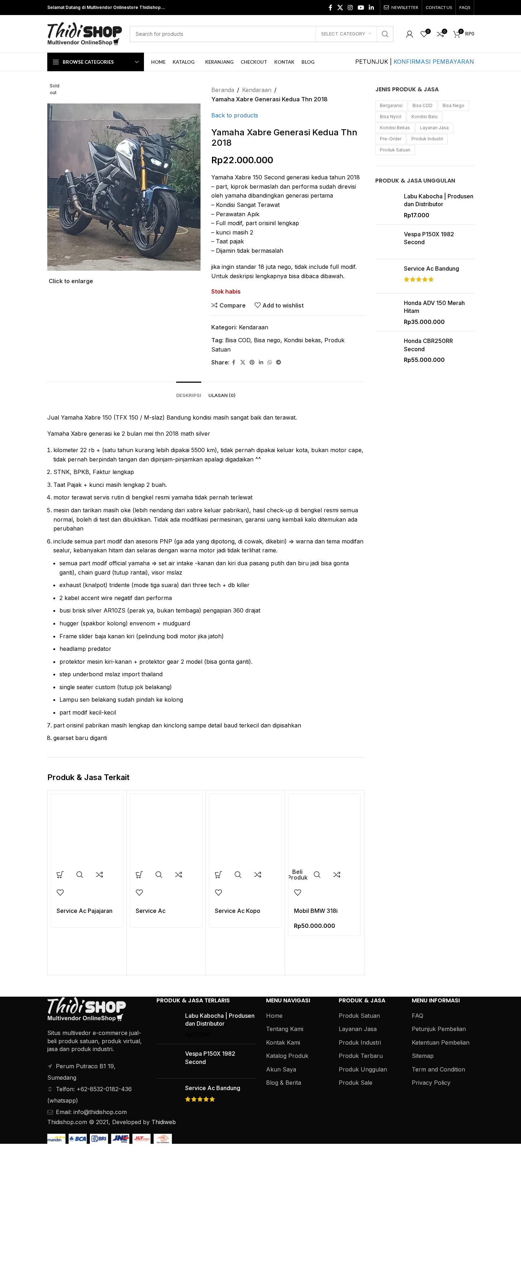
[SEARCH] (385, 34)
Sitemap (423, 1055)
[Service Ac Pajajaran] (87, 830)
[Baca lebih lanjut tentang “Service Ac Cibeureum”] (139, 875)
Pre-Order (390, 138)
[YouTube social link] (360, 7)
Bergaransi (391, 105)
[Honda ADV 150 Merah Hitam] (387, 312)
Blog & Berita (283, 1082)
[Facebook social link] (330, 7)
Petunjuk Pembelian (439, 1028)
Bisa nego (267, 340)
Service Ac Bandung (431, 268)
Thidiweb (163, 1122)
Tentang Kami (284, 1028)
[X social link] (340, 7)
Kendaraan (256, 89)
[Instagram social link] (350, 7)
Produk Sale (355, 1082)
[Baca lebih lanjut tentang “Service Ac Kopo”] (218, 875)
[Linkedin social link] (371, 7)
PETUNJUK (372, 61)
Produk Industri (427, 138)
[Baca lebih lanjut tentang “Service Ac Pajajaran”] (60, 875)
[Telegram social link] (278, 362)
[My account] (409, 34)
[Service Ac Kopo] (245, 830)
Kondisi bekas (302, 340)
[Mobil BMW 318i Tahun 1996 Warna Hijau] (324, 830)
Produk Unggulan (363, 1069)
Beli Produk (298, 874)
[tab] (188, 392)
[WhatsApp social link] (269, 362)
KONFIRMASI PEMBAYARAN (434, 61)
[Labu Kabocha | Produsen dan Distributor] (387, 205)
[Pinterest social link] (252, 362)
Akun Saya (281, 1069)
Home (274, 1015)
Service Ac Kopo (237, 910)
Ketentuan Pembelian (440, 1042)
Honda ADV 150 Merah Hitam (434, 306)
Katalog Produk (287, 1055)
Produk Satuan (395, 150)
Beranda (222, 89)
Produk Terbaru (361, 1055)
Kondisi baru (424, 116)
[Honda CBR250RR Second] (387, 350)
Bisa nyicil (390, 116)
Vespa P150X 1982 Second (429, 238)
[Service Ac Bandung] (387, 276)
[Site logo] (84, 33)
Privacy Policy (431, 1082)
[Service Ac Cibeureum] (166, 830)
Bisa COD (237, 340)
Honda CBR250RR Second (428, 344)
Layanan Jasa (434, 127)
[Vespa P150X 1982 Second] (387, 241)
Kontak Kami (283, 1042)
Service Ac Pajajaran (84, 910)
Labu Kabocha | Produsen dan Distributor (438, 200)
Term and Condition (438, 1069)
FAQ (417, 1015)
